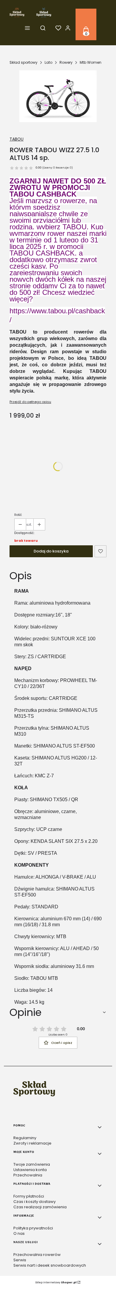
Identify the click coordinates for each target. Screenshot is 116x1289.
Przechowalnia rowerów (37, 1254)
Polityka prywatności (33, 1228)
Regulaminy (24, 1138)
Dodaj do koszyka (51, 551)
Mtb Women (90, 62)
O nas (19, 1233)
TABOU (16, 139)
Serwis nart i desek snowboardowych (49, 1265)
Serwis (19, 1260)
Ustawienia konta (30, 1170)
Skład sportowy (23, 62)
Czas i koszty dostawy (34, 1201)
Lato (48, 62)
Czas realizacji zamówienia (40, 1207)
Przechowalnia (27, 1175)
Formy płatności (28, 1196)
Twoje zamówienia (31, 1164)
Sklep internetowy (55, 1282)
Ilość (18, 514)
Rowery (66, 62)
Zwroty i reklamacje (32, 1143)
